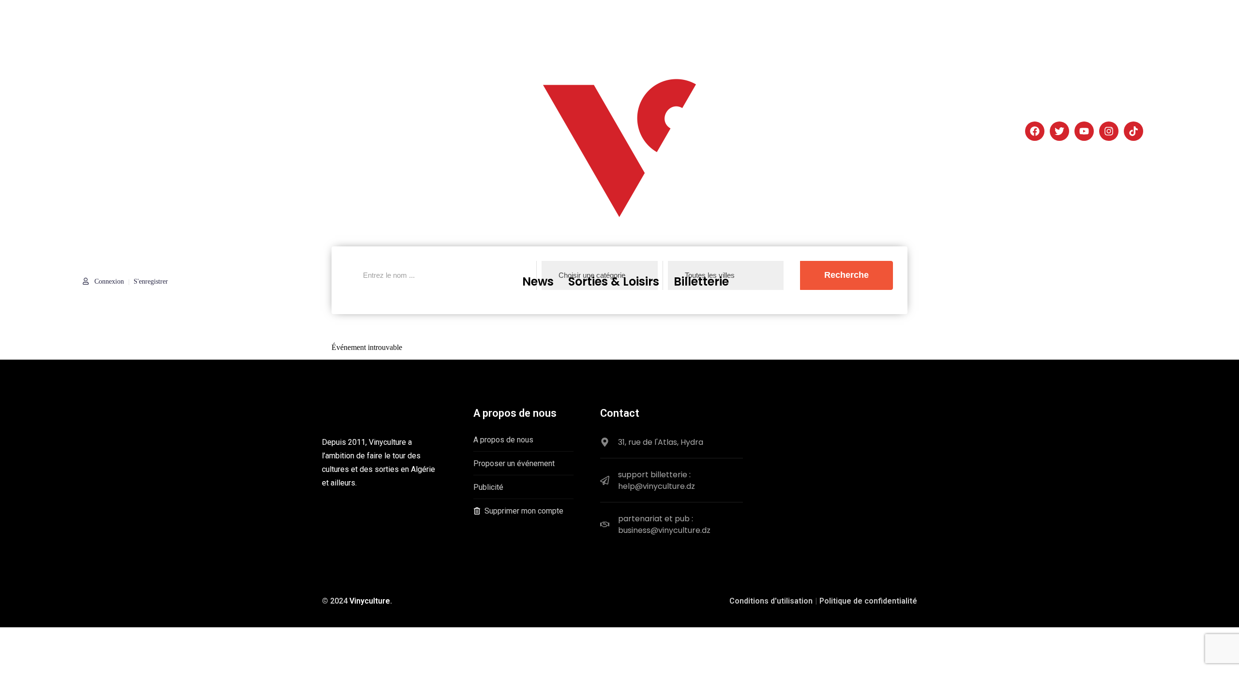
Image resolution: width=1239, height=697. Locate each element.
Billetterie (701, 281)
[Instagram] (1108, 131)
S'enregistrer (151, 281)
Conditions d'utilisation (771, 601)
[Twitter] (1059, 131)
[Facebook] (1034, 131)
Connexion (108, 281)
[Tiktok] (1133, 131)
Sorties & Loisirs (613, 281)
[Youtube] (1084, 131)
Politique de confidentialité (868, 601)
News (538, 281)
